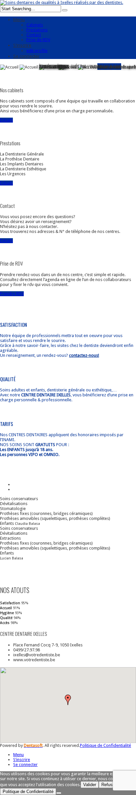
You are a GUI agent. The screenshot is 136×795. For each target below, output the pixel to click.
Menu (19, 19)
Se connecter (26, 56)
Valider (89, 784)
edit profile (37, 50)
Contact (33, 34)
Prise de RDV (38, 39)
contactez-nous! (84, 355)
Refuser (108, 784)
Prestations (37, 29)
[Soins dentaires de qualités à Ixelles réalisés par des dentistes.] (61, 2)
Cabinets (34, 24)
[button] (68, 700)
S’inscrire (22, 45)
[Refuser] (58, 793)
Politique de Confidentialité (105, 745)
